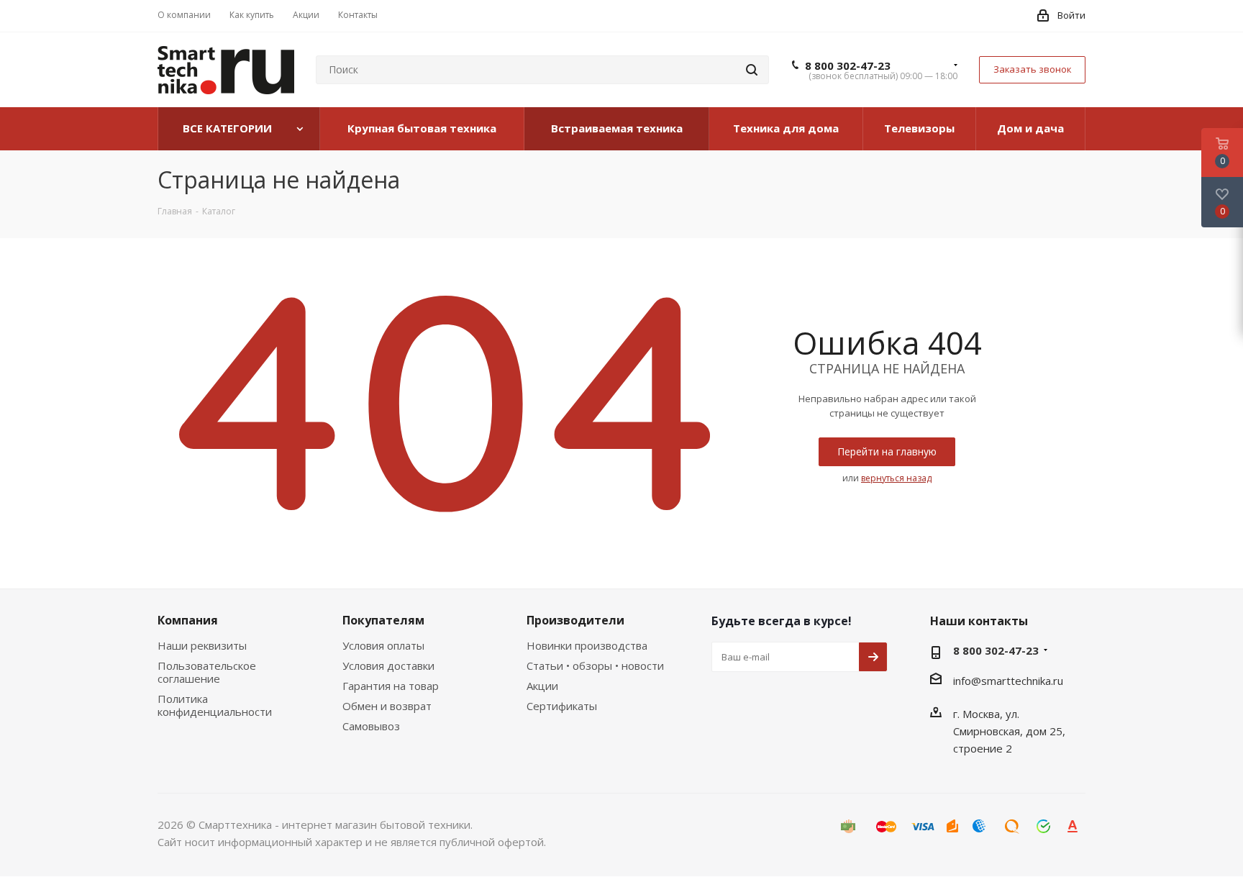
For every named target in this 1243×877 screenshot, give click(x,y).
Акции (542, 685)
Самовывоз (371, 726)
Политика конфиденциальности (215, 705)
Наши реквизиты (202, 645)
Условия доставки (388, 665)
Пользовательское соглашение (207, 672)
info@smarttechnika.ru (1008, 680)
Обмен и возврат (387, 706)
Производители (575, 620)
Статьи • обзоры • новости (595, 665)
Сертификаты (562, 706)
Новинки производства (587, 645)
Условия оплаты (383, 645)
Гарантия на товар (390, 685)
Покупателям (383, 620)
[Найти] (751, 69)
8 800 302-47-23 (848, 65)
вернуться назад (896, 478)
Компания (188, 620)
